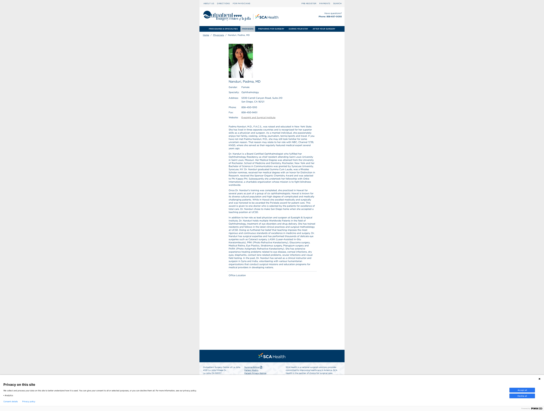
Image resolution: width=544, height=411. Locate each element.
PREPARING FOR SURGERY (271, 29)
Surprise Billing (251, 367)
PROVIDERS (247, 29)
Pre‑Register (308, 3)
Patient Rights (251, 370)
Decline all (522, 396)
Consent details (10, 401)
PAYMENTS (324, 3)
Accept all (522, 390)
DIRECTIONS (223, 3)
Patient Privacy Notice (255, 373)
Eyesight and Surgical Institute (258, 117)
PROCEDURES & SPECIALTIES (223, 29)
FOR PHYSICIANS (241, 3)
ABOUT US (208, 3)
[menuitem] (208, 3)
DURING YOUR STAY (298, 29)
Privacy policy (28, 401)
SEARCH (337, 3)
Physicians (218, 35)
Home (206, 35)
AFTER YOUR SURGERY (324, 29)
